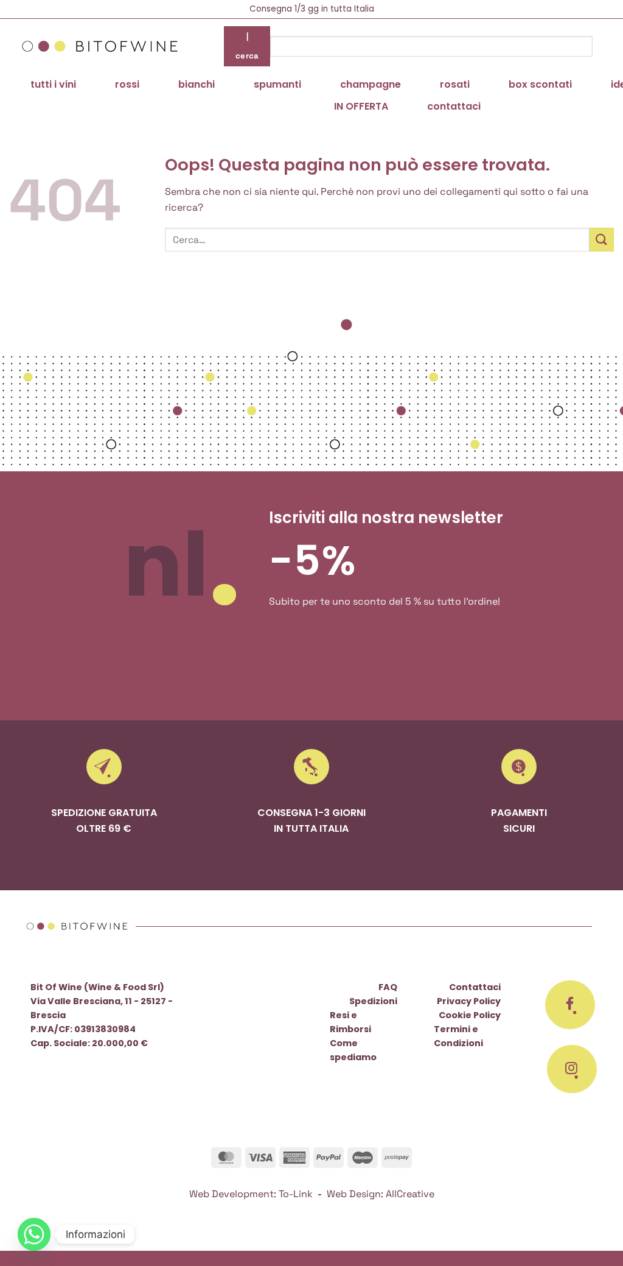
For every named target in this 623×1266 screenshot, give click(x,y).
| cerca (247, 46)
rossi (127, 84)
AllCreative (410, 1193)
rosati (455, 84)
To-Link (296, 1193)
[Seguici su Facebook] (570, 1004)
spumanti (277, 84)
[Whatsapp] (34, 1234)
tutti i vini (53, 84)
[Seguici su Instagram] (572, 1069)
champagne (370, 84)
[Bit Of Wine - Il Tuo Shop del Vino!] (99, 46)
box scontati (540, 84)
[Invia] (602, 239)
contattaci (454, 106)
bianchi (196, 84)
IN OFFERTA (361, 106)
